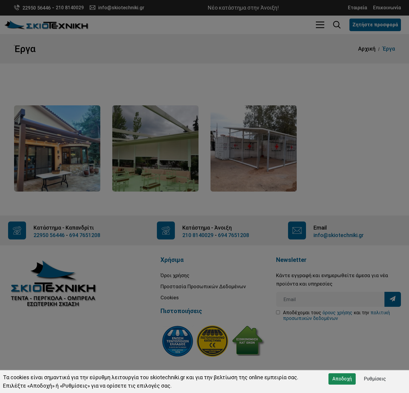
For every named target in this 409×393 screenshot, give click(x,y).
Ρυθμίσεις (375, 379)
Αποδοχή (342, 379)
